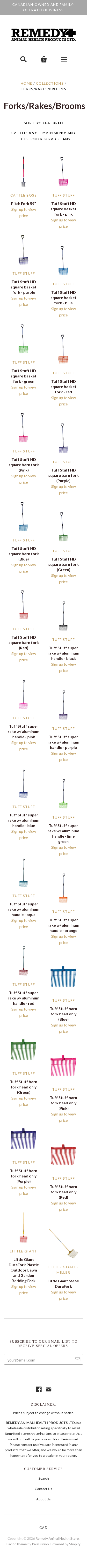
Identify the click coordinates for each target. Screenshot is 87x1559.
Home (26, 83)
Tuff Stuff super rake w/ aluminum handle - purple (63, 742)
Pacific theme (16, 1544)
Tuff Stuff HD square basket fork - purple (23, 286)
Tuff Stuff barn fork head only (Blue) (63, 1013)
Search (43, 1478)
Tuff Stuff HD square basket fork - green (23, 375)
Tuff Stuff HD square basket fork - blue (63, 297)
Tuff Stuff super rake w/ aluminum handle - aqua (23, 909)
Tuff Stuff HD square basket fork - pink (63, 208)
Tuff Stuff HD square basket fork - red (63, 386)
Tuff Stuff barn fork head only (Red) (63, 1191)
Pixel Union (40, 1544)
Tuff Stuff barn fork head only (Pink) (63, 1102)
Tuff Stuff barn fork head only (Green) (23, 1086)
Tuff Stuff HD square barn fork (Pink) (23, 464)
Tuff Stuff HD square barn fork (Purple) (63, 475)
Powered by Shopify (65, 1544)
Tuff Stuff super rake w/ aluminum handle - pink (23, 731)
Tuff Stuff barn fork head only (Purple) (23, 1175)
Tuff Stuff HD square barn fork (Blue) (23, 553)
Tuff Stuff (63, 195)
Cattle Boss (23, 195)
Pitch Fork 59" (23, 203)
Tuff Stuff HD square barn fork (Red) (23, 642)
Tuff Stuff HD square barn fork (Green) (63, 564)
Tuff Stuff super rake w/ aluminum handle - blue (23, 820)
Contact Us (43, 1489)
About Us (43, 1499)
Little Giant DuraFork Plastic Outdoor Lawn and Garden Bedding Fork (24, 1270)
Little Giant (23, 1251)
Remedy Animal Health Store (57, 1538)
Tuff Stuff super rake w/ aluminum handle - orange (63, 925)
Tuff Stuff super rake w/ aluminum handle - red (23, 997)
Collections (50, 83)
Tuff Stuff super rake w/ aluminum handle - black (63, 653)
